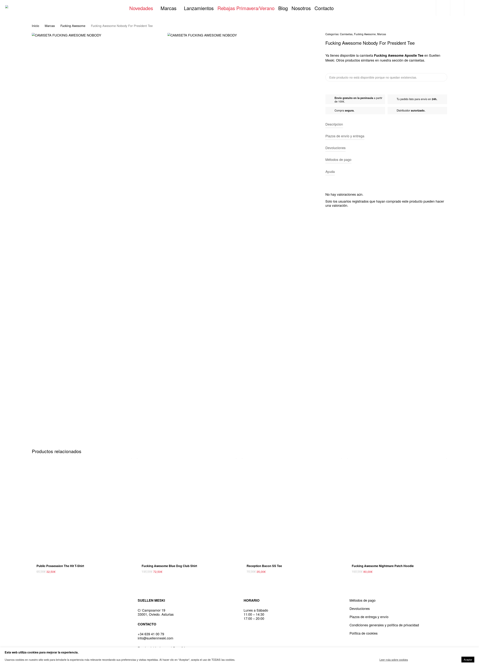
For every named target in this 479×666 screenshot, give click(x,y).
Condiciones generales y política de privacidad (384, 624)
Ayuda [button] (330, 171)
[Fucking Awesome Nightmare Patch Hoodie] (397, 508)
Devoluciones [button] (335, 147)
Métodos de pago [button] (338, 159)
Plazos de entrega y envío (369, 616)
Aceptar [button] (468, 659)
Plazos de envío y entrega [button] (344, 135)
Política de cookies (364, 633)
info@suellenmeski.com (155, 638)
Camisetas (346, 34)
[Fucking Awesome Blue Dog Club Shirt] (187, 508)
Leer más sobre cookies (393, 659)
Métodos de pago (363, 600)
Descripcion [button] (334, 124)
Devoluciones (360, 608)
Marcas (50, 25)
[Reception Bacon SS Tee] (292, 508)
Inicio (35, 25)
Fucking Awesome (72, 25)
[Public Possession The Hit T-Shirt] (82, 508)
